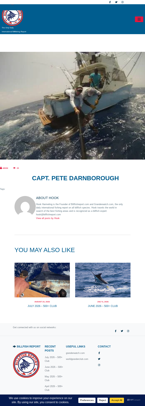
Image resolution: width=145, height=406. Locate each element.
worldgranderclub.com (77, 359)
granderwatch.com (75, 353)
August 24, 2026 (42, 302)
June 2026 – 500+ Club (103, 306)
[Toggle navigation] (139, 19)
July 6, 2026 (103, 302)
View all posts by (48, 218)
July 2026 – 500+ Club (42, 306)
